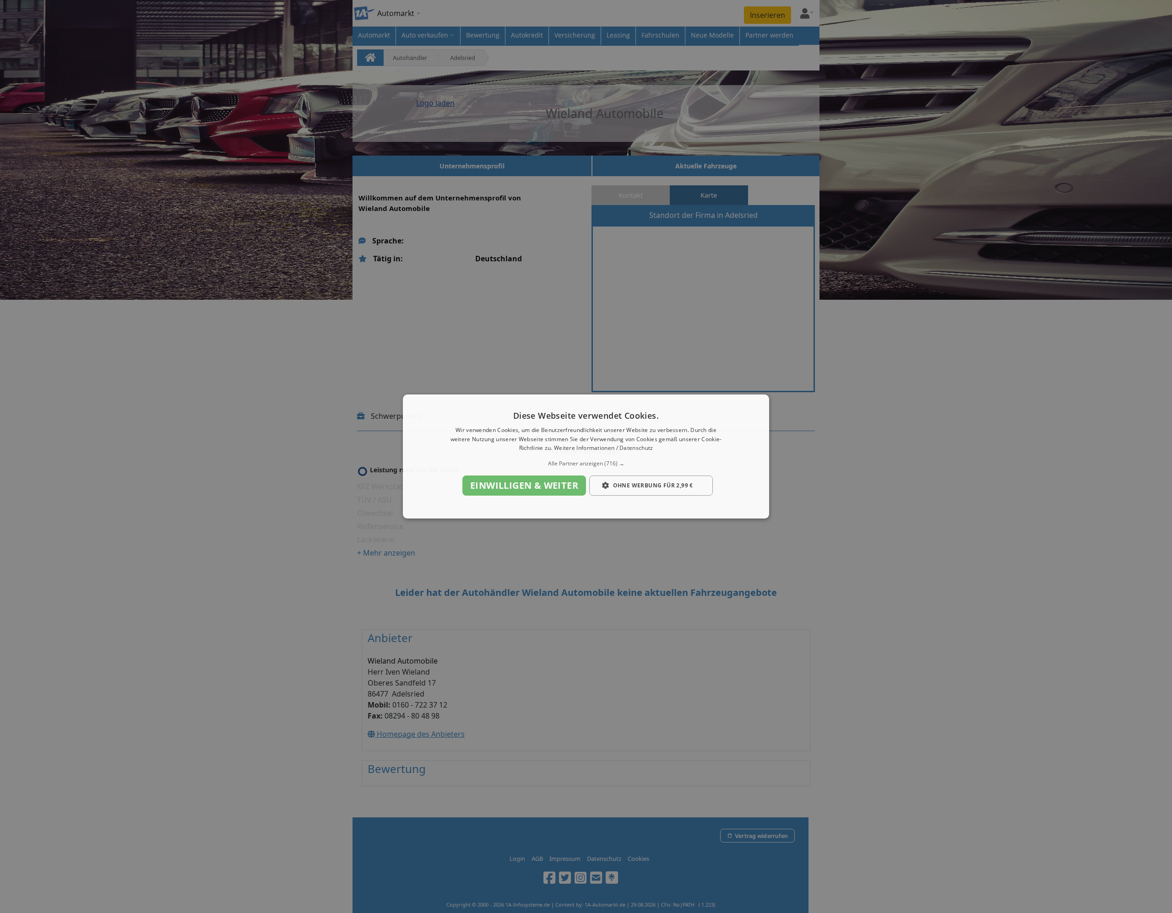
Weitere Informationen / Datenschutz (603, 448)
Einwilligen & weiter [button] (524, 485)
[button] (586, 463)
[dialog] (586, 456)
